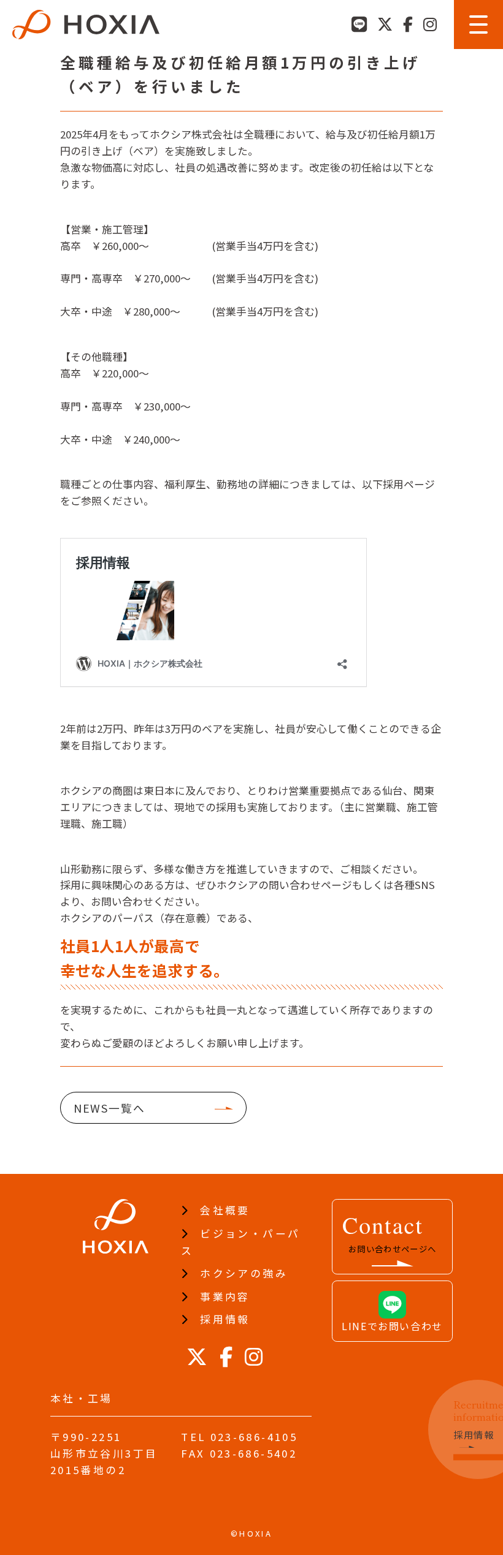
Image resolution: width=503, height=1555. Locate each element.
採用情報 (225, 1319)
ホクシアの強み (244, 1273)
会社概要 (225, 1210)
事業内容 (225, 1296)
